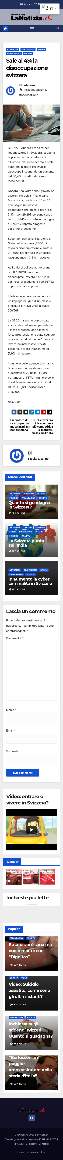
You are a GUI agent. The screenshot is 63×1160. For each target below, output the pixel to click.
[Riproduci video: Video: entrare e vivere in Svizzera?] (31, 830)
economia (29, 494)
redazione (29, 85)
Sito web (12, 751)
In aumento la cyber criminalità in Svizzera (30, 581)
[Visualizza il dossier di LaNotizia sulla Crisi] (31, 876)
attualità (12, 49)
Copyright (31, 1143)
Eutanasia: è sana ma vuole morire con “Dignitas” (30, 950)
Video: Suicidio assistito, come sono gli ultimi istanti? (29, 990)
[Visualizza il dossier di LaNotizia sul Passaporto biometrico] (47, 876)
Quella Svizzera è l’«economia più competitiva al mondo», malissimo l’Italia (42, 427)
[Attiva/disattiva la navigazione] (32, 28)
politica (13, 498)
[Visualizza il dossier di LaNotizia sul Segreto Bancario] (14, 876)
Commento (14, 638)
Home (21, 1152)
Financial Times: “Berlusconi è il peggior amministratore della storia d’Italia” (30, 1063)
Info (43, 1152)
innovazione (28, 49)
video (24, 978)
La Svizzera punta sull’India (26, 543)
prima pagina (14, 54)
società (28, 54)
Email (11, 730)
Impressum (32, 1152)
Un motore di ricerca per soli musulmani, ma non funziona (20, 425)
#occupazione (28, 95)
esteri (12, 532)
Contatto (43, 1143)
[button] (58, 28)
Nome (11, 710)
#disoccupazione (35, 89)
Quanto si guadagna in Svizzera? (29, 505)
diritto (28, 527)
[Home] (5, 28)
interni (41, 49)
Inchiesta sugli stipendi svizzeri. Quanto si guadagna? (30, 1030)
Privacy (19, 1143)
